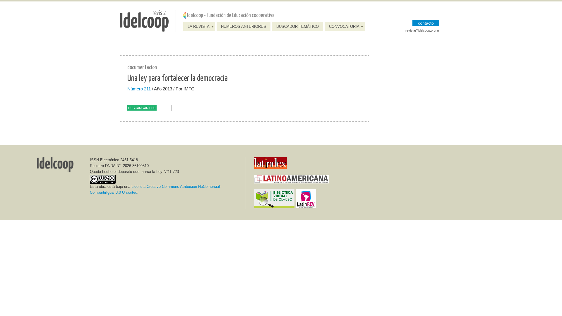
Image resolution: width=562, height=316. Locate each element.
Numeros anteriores (243, 26)
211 (147, 88)
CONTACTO (426, 23)
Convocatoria (344, 26)
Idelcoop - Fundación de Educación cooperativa (231, 15)
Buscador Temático (297, 26)
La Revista (199, 26)
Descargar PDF (142, 108)
